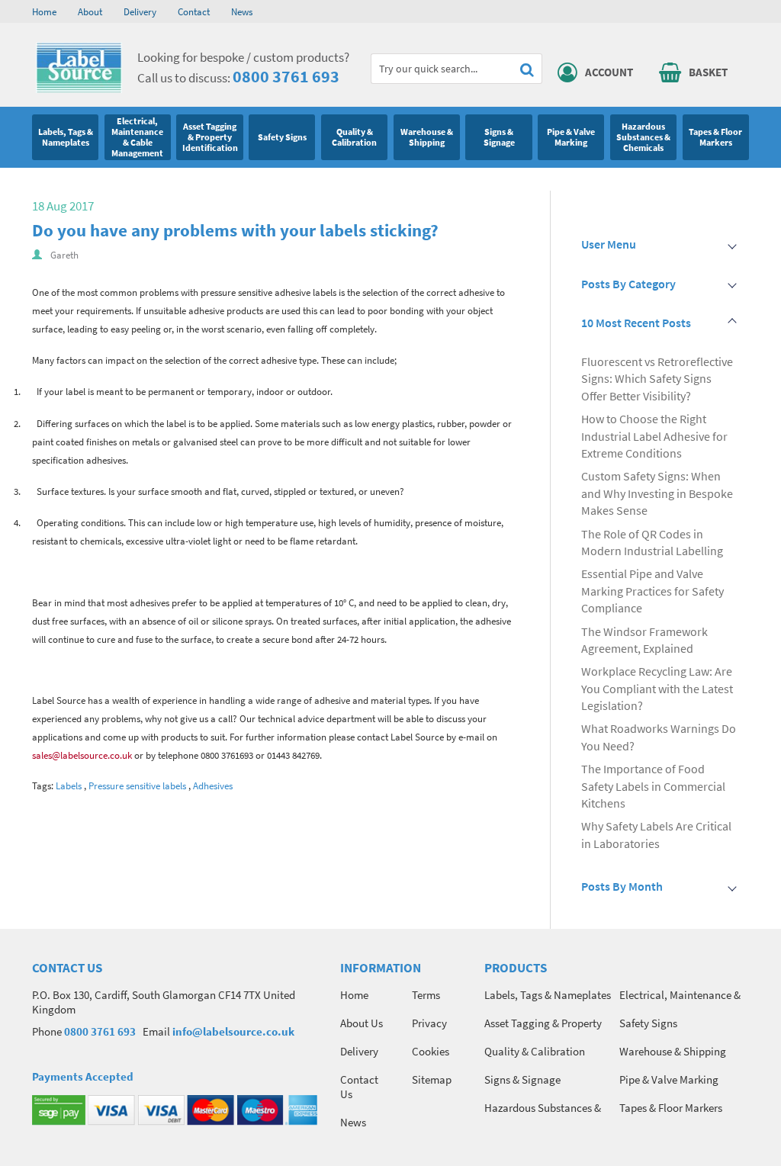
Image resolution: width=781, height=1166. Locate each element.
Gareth (64, 255)
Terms (426, 995)
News (241, 11)
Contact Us (359, 1086)
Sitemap (432, 1079)
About (90, 11)
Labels (69, 785)
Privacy (429, 1023)
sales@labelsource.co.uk (82, 755)
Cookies (430, 1051)
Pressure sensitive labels (137, 785)
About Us (361, 1023)
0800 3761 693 (286, 76)
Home (44, 11)
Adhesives (213, 785)
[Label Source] (79, 89)
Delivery (140, 11)
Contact (194, 11)
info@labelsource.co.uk (233, 1031)
